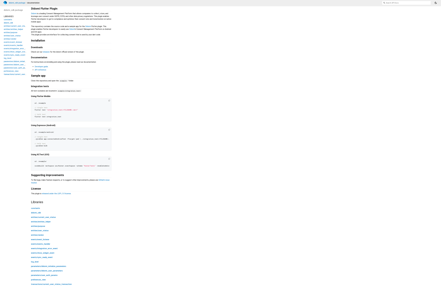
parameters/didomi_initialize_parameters (48, 266)
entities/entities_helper (41, 222)
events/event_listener (40, 239)
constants (35, 208)
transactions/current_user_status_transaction (51, 284)
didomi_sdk (36, 213)
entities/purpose (38, 226)
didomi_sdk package (17, 3)
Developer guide (41, 66)
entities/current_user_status (43, 217)
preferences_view (38, 280)
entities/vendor (37, 235)
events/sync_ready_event (42, 257)
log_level (34, 262)
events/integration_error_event (44, 248)
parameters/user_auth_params (44, 275)
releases (46, 52)
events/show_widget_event (42, 253)
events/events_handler (40, 244)
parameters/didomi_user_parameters (47, 271)
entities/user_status (40, 230)
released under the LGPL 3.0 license (56, 193)
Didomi (34, 13)
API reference (40, 70)
